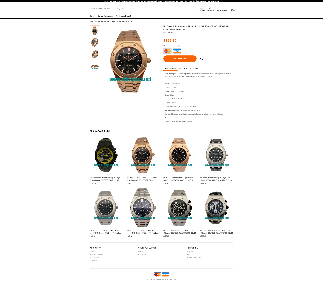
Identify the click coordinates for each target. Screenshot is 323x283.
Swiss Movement (105, 16)
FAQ (188, 254)
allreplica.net (157, 280)
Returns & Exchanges (194, 257)
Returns (194, 68)
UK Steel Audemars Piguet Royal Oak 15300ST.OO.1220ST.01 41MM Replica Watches (216, 180)
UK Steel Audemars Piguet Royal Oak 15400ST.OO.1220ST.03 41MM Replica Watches (142, 233)
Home (92, 16)
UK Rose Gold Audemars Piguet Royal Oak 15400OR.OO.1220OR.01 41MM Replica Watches (142, 180)
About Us (93, 251)
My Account (142, 254)
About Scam (94, 261)
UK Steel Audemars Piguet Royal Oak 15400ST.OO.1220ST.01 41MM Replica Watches (105, 233)
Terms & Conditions (96, 254)
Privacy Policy (94, 257)
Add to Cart (180, 59)
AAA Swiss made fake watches (187, 76)
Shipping (183, 68)
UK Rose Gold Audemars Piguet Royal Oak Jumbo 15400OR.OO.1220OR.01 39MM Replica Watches (178, 180)
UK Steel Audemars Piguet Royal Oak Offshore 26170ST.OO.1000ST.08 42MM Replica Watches (179, 233)
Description (170, 68)
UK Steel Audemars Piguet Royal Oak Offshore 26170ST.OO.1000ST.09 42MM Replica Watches (216, 233)
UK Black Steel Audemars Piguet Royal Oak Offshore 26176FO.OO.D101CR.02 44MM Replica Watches (106, 180)
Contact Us (142, 251)
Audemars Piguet (123, 16)
